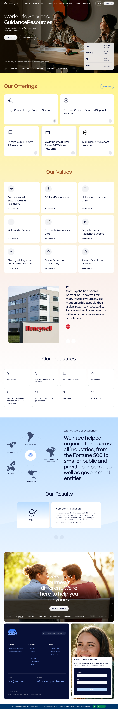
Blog (42, 3)
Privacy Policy (55, 661)
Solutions (26, 3)
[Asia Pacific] (32, 474)
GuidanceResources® (16, 658)
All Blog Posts (34, 671)
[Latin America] (30, 437)
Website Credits (13, 701)
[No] (116, 706)
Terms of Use (55, 658)
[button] (68, 341)
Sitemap (32, 674)
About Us (86, 3)
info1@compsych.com (50, 691)
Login (99, 3)
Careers (78, 3)
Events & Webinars (65, 3)
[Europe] (11, 466)
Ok (94, 706)
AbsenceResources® (15, 661)
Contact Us (108, 3)
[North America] (12, 445)
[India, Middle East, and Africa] (51, 452)
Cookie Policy (55, 664)
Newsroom (51, 3)
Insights (36, 3)
